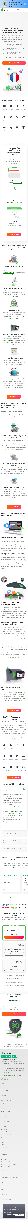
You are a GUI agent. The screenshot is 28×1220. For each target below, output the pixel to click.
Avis (2, 1183)
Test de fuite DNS (5, 1162)
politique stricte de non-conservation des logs (12, 812)
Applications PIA (5, 1112)
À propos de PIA (5, 1175)
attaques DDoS (22, 693)
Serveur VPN (7, 19)
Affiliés (3, 1145)
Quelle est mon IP (5, 1159)
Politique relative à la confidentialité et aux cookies (14, 1202)
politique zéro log (7, 341)
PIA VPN (3, 1083)
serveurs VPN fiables (8, 273)
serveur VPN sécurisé (13, 225)
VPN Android (4, 1124)
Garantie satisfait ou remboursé (9, 1185)
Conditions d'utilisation (13, 1044)
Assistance (4, 1194)
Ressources (4, 1155)
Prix (2, 1093)
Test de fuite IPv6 (5, 1167)
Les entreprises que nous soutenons (10, 1178)
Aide (2, 1190)
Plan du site (4, 1180)
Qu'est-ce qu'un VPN (6, 1088)
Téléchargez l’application (13, 202)
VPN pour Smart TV (6, 1134)
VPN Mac (3, 1119)
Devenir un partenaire (6, 1150)
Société (3, 1170)
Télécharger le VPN (6, 1101)
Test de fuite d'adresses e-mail (8, 1164)
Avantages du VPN (5, 1096)
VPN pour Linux (5, 1122)
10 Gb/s (13, 296)
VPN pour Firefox (5, 1132)
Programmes (4, 1138)
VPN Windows (4, 1117)
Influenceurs (4, 1148)
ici (14, 867)
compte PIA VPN (17, 183)
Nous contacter (5, 1197)
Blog (2, 1106)
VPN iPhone (4, 1127)
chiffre (7, 563)
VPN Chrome (4, 1129)
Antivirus (3, 1103)
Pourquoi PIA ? (4, 1091)
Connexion (3, 1108)
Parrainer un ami (5, 1142)
